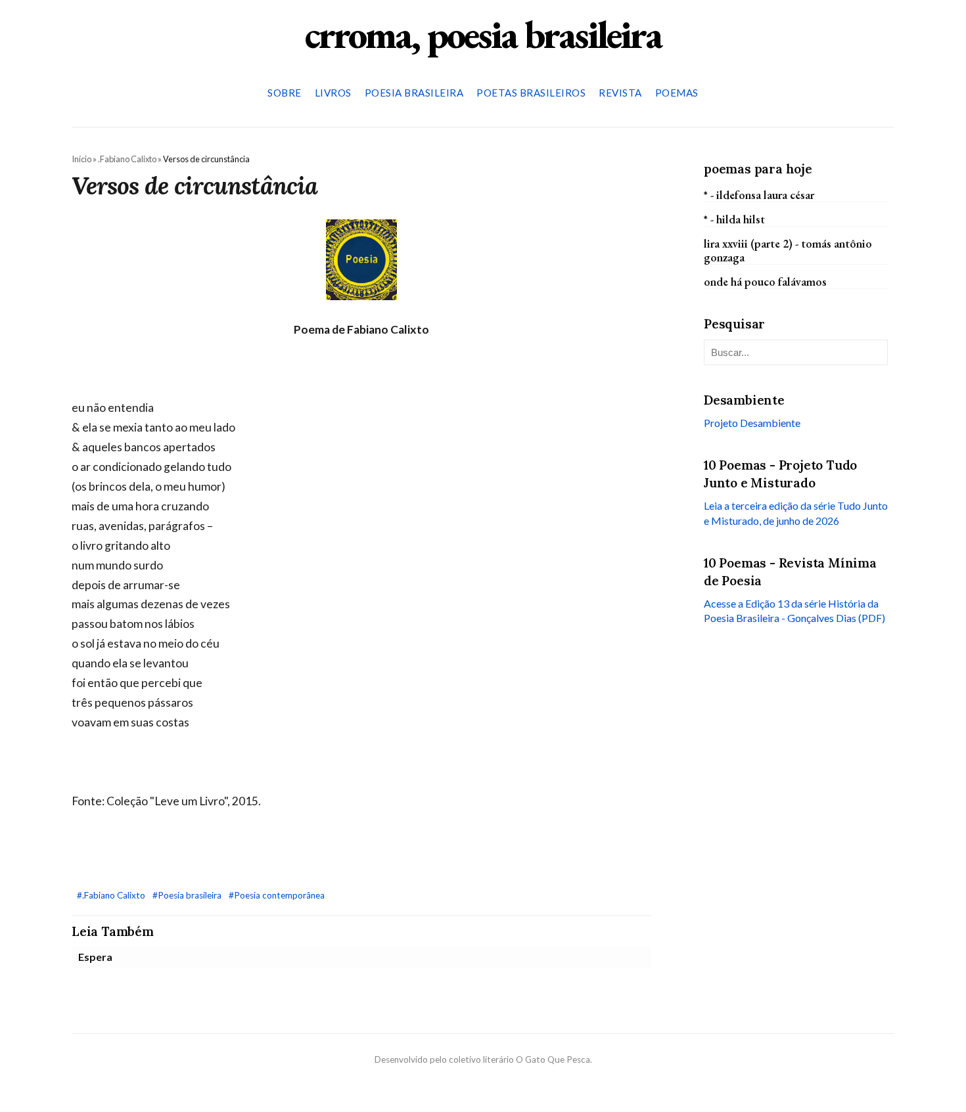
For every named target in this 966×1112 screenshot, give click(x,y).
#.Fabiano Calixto (112, 895)
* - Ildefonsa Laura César (759, 194)
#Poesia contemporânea (277, 895)
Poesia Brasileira (414, 93)
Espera (95, 956)
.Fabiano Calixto (127, 159)
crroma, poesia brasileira (483, 34)
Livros (333, 93)
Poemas (677, 93)
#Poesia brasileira (187, 895)
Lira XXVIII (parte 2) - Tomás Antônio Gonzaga (788, 250)
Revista (620, 93)
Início (81, 159)
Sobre (284, 93)
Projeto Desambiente (752, 422)
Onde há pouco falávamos (765, 281)
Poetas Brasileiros (531, 93)
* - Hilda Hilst (734, 218)
